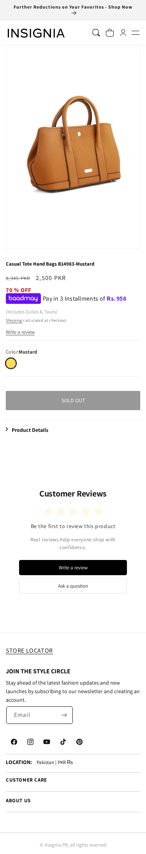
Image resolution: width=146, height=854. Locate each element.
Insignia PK (56, 845)
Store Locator (29, 650)
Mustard (11, 363)
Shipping (14, 320)
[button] (135, 33)
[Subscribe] (64, 715)
